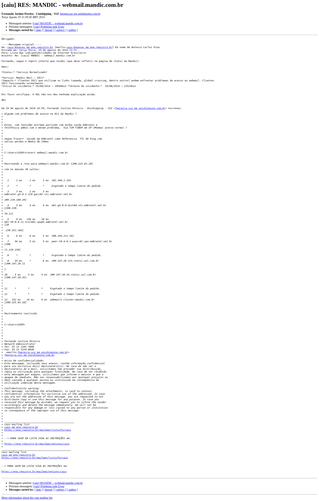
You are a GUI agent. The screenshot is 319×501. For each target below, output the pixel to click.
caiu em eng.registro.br (21, 427)
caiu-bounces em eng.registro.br (30, 47)
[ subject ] (60, 30)
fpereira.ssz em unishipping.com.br (80, 13)
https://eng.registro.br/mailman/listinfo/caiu (37, 430)
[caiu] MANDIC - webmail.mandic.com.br (58, 23)
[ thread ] (48, 30)
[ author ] (72, 30)
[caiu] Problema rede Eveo (48, 26)
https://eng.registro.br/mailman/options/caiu (36, 443)
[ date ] (39, 30)
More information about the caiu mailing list (26, 497)
